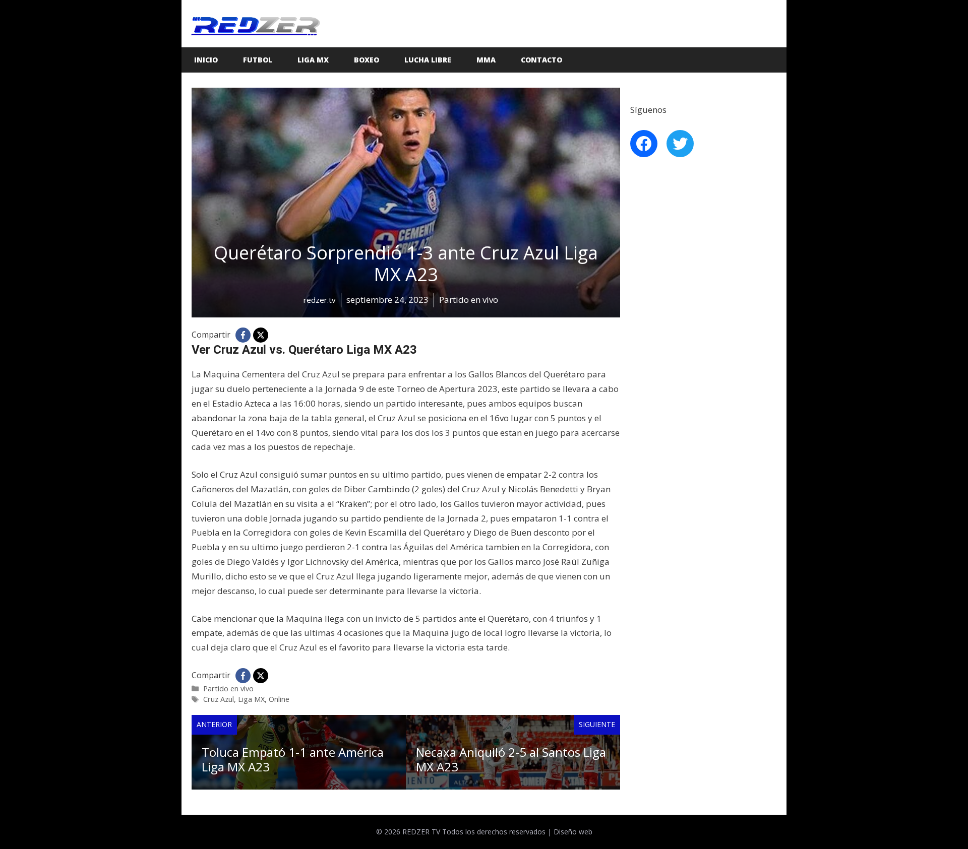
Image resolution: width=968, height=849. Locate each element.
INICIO (206, 59)
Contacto (541, 59)
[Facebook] (243, 335)
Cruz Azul (218, 699)
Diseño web (573, 831)
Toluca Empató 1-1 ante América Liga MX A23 (293, 759)
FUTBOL (257, 59)
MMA (486, 59)
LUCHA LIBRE (427, 59)
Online (279, 699)
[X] (260, 335)
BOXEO (366, 59)
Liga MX (313, 59)
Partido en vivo (228, 688)
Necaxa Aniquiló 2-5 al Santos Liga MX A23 (511, 759)
